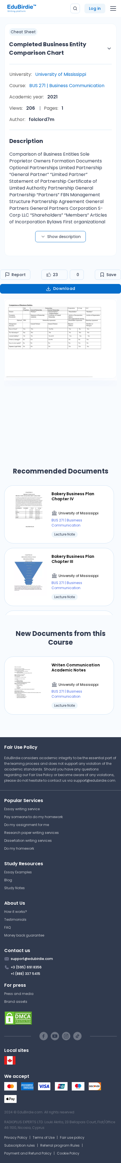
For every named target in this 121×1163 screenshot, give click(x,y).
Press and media (18, 993)
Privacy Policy (15, 1137)
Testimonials (15, 919)
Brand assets (15, 1001)
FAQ (7, 927)
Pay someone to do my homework (33, 816)
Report (19, 274)
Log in (95, 8)
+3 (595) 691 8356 (26, 967)
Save (111, 274)
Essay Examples (18, 872)
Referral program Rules (60, 1145)
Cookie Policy (68, 1153)
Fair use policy (72, 1137)
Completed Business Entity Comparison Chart (47, 48)
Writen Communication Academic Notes (75, 667)
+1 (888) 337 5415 (25, 973)
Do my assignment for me (26, 824)
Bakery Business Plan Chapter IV (72, 496)
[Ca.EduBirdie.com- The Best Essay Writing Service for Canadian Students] (9, 1063)
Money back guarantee (24, 935)
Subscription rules (19, 1145)
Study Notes (14, 888)
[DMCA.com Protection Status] (60, 1018)
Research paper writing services (31, 832)
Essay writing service (22, 809)
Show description (64, 236)
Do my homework (19, 848)
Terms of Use (44, 1137)
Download (64, 288)
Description (26, 141)
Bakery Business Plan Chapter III (72, 559)
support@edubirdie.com (94, 780)
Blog (8, 880)
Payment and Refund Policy (27, 1153)
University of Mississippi (60, 74)
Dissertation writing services (28, 840)
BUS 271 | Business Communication (66, 85)
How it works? (15, 911)
